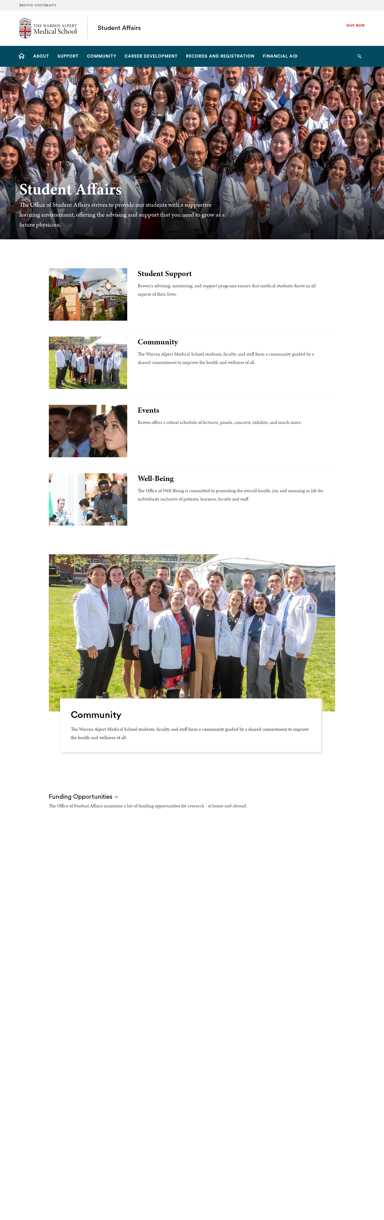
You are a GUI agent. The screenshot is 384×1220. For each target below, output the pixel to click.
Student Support (165, 273)
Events (148, 410)
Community (158, 341)
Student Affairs (119, 28)
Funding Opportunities (81, 797)
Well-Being (156, 478)
